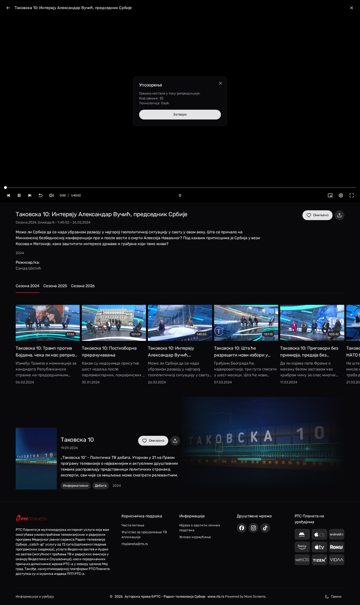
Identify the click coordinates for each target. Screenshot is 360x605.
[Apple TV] (319, 547)
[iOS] (319, 534)
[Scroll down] (180, 195)
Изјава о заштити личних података (200, 527)
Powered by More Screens (245, 596)
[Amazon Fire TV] (302, 547)
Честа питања (132, 525)
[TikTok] (265, 528)
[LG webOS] (302, 559)
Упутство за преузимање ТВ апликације (144, 534)
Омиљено (321, 215)
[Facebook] (242, 528)
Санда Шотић (28, 268)
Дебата (101, 486)
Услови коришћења (195, 537)
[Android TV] (337, 534)
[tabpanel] (180, 341)
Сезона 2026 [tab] (83, 286)
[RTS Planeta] (31, 518)
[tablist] (180, 288)
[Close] (220, 83)
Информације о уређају (35, 596)
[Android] (302, 534)
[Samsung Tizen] (319, 559)
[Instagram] (253, 528)
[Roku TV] (337, 547)
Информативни (75, 486)
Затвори (180, 114)
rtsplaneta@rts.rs (134, 544)
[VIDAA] (337, 559)
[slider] (5, 187)
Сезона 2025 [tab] (55, 286)
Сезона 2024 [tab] (27, 286)
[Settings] (340, 195)
